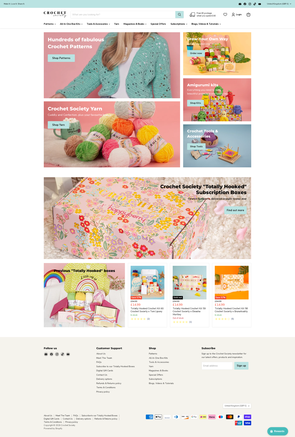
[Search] (179, 14)
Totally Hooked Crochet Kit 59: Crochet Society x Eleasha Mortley (189, 311)
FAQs (99, 362)
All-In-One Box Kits (70, 23)
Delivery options (104, 379)
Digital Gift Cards (104, 370)
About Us (101, 353)
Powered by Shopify (53, 428)
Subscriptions (178, 23)
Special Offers (158, 23)
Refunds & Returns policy (108, 383)
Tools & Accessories (97, 23)
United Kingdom (278, 4)
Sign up (241, 365)
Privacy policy (103, 391)
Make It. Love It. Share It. (14, 4)
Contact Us (101, 374)
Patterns (49, 23)
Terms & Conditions (106, 387)
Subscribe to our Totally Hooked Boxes (115, 366)
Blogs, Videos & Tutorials (205, 23)
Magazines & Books (134, 23)
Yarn (116, 23)
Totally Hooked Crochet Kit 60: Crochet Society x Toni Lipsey (147, 310)
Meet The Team (104, 358)
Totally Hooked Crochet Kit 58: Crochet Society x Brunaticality (231, 310)
